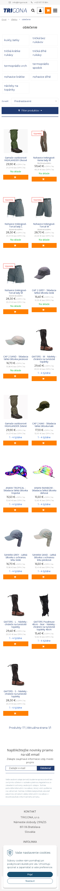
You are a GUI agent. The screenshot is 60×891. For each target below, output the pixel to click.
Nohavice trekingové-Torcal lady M (16, 291)
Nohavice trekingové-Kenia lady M (44, 159)
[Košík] (48, 10)
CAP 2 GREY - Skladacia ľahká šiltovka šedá (44, 291)
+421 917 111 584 (41, 2)
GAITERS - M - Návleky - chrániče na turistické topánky (44, 359)
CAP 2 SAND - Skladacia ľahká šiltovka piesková (15, 357)
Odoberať (45, 768)
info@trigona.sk (19, 2)
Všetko (14, 19)
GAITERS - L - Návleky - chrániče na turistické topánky (16, 624)
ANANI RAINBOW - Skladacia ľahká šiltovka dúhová (44, 490)
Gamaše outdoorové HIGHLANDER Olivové (15, 159)
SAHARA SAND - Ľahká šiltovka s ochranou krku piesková (44, 557)
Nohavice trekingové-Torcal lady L (16, 225)
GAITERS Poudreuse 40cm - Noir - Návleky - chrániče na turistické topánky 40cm (44, 625)
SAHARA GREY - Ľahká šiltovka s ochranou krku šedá (15, 557)
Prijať (30, 874)
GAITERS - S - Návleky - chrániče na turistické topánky (16, 694)
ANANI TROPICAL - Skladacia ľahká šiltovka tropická (16, 490)
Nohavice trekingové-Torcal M (44, 225)
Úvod (4, 19)
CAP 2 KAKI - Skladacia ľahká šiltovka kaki (44, 424)
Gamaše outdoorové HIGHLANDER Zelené (16, 424)
